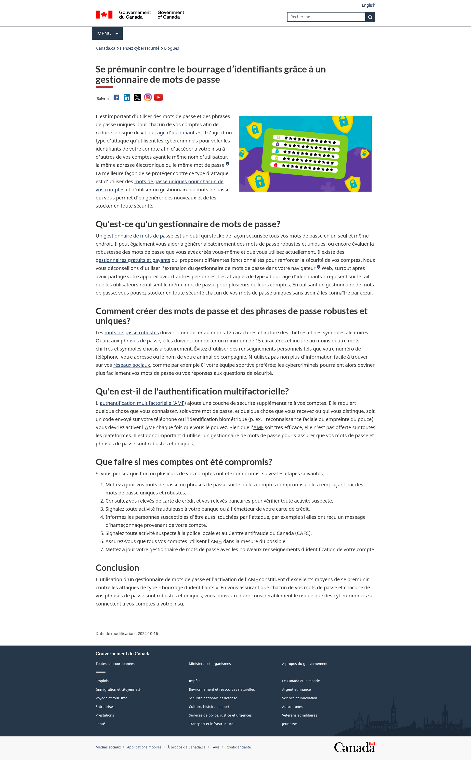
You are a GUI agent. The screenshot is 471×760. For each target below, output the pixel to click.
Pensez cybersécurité (139, 48)
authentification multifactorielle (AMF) (143, 403)
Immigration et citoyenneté (118, 689)
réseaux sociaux (131, 365)
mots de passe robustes (132, 332)
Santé (100, 723)
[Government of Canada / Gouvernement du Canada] (140, 15)
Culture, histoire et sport (209, 706)
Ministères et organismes (210, 663)
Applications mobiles (144, 747)
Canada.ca (105, 48)
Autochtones (292, 706)
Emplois (102, 680)
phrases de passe (140, 340)
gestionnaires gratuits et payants (133, 260)
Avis (216, 747)
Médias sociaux (108, 747)
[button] (227, 165)
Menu (105, 33)
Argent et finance (296, 689)
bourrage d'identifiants (170, 132)
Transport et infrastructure (211, 723)
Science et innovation (299, 698)
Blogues (171, 48)
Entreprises (105, 706)
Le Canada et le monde (301, 680)
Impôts (194, 680)
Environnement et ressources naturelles (222, 689)
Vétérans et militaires (299, 715)
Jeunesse (289, 723)
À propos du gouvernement (304, 663)
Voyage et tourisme (111, 698)
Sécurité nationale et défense (213, 698)
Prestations (105, 715)
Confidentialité (238, 747)
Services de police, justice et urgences (220, 715)
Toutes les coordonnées (115, 663)
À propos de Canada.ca (187, 747)
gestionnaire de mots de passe (138, 235)
